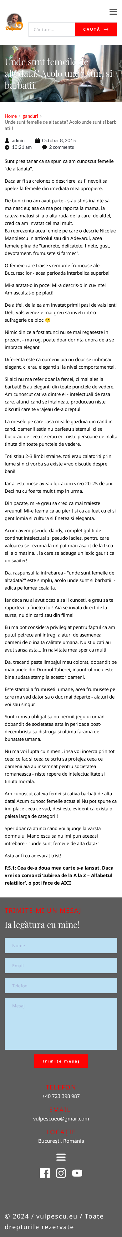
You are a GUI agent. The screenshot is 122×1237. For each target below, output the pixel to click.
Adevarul (80, 238)
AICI (66, 883)
